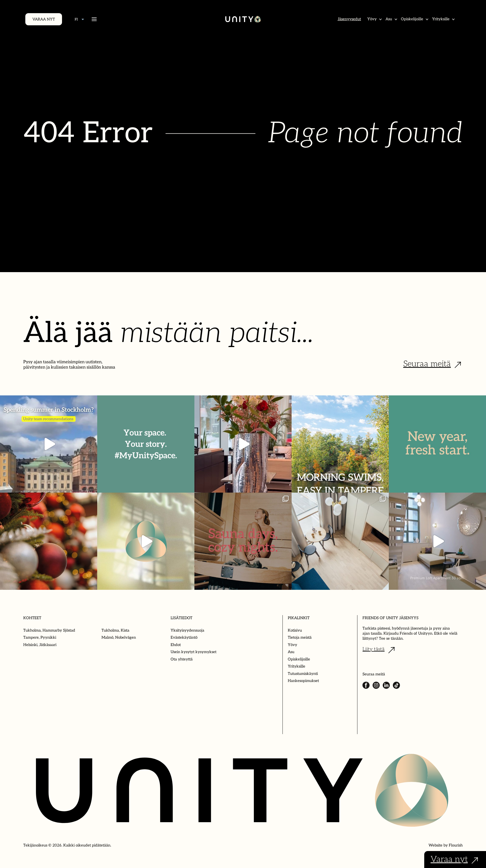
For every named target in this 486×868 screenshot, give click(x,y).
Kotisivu (295, 630)
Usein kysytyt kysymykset (193, 652)
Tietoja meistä (300, 637)
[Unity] (243, 19)
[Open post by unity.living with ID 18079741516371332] (437, 541)
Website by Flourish (446, 845)
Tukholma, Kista (115, 630)
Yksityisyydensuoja (187, 630)
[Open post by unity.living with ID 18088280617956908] (243, 541)
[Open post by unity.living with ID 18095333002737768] (340, 444)
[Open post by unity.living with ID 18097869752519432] (48, 444)
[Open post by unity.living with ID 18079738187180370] (48, 541)
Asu (389, 19)
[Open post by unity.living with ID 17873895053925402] (340, 541)
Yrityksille (441, 19)
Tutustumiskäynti (303, 673)
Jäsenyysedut (349, 19)
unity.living (47, 403)
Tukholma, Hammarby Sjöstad (49, 630)
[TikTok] (396, 685)
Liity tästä (373, 649)
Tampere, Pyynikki (39, 637)
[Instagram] (376, 685)
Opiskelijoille (412, 19)
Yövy (372, 19)
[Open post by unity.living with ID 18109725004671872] (243, 444)
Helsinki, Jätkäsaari (39, 644)
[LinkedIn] (386, 685)
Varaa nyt (43, 19)
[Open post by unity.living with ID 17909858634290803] (437, 444)
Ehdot (176, 644)
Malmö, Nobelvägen (119, 637)
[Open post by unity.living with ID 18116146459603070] (145, 541)
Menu (94, 19)
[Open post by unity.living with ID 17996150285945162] (145, 444)
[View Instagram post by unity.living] (92, 486)
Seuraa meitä (427, 364)
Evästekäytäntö (184, 637)
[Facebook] (366, 685)
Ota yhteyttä (182, 659)
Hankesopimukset (303, 680)
